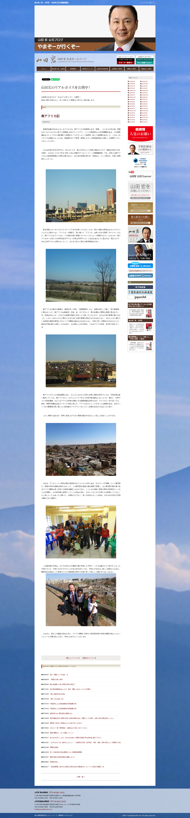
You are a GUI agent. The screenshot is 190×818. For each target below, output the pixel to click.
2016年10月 (145, 90)
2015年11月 (132, 97)
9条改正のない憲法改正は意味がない (61, 713)
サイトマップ (52, 815)
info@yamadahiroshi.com (43, 809)
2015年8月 (132, 99)
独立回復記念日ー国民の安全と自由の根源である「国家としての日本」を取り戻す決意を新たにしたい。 (82, 718)
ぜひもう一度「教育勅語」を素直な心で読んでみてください (69, 728)
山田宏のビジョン (87, 69)
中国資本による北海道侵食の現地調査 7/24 (63, 704)
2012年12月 (145, 108)
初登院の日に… (55, 762)
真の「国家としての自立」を (59, 674)
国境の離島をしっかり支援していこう (62, 733)
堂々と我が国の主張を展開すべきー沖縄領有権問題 (66, 752)
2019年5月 (132, 81)
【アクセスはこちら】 (57, 792)
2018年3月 (132, 83)
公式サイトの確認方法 (140, 166)
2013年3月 (144, 106)
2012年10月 (145, 110)
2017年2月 (144, 88)
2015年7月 (144, 99)
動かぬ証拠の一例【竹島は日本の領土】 (62, 684)
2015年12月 (145, 95)
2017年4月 (132, 88)
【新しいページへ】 (72, 658)
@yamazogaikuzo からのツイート (140, 271)
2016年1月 (132, 95)
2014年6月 (132, 101)
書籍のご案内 (131, 69)
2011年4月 (132, 119)
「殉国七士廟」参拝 (56, 679)
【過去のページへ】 (89, 658)
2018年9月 (144, 81)
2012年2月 (144, 115)
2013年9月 (144, 101)
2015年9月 (144, 97)
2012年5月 (132, 115)
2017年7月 (132, 86)
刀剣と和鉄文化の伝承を (57, 694)
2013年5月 (144, 104)
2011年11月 (145, 117)
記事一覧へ (81, 777)
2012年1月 (132, 117)
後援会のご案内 (146, 69)
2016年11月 (132, 90)
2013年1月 (132, 108)
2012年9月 (132, 113)
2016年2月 (144, 92)
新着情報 (73, 69)
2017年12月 (145, 83)
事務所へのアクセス (66, 815)
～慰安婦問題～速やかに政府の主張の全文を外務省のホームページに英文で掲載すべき (77, 767)
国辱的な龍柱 (54, 747)
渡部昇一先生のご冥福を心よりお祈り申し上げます (66, 723)
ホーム (44, 69)
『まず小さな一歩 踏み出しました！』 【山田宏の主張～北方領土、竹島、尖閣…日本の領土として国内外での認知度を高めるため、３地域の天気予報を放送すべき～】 (103, 742)
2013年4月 (132, 106)
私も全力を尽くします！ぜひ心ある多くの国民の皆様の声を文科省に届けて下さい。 (76, 737)
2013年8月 (132, 104)
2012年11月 (132, 110)
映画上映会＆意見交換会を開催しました (62, 757)
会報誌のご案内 (117, 69)
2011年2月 (132, 122)
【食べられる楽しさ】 (57, 699)
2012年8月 (144, 113)
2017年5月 (144, 86)
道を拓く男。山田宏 (58, 69)
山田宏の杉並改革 (102, 69)
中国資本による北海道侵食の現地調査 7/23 (63, 708)
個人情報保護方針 (41, 815)
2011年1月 (144, 122)
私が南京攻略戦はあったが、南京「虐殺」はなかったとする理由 (70, 689)
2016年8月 (132, 92)
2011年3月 (144, 119)
